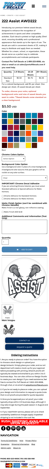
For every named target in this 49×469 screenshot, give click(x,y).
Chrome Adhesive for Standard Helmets (20, 196)
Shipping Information (20, 444)
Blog (33, 444)
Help (21, 441)
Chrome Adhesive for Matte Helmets (19, 199)
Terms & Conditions (9, 441)
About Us (17, 448)
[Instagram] (18, 428)
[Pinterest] (13, 428)
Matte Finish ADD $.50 (13, 212)
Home (2, 15)
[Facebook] (3, 428)
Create (10, 15)
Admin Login (6, 448)
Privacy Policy (30, 441)
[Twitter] (8, 428)
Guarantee (5, 444)
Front (7, 318)
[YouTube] (23, 428)
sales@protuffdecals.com (36, 385)
